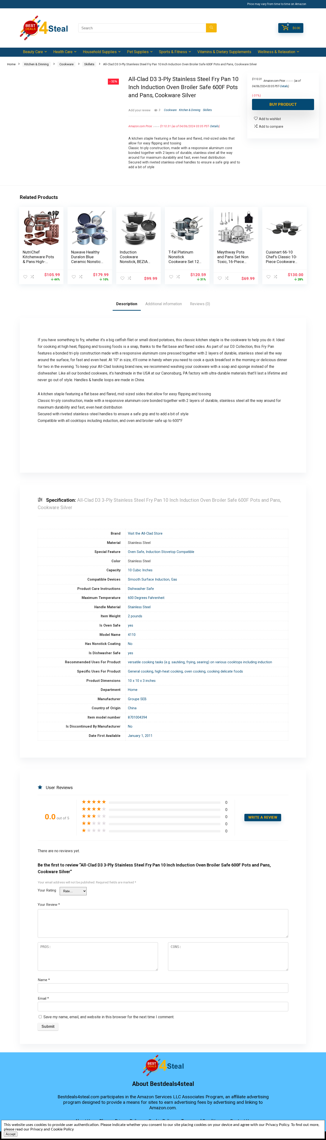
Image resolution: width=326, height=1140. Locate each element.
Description (126, 304)
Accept (11, 1134)
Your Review (49, 904)
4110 (132, 635)
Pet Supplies (138, 52)
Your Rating (47, 890)
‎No (130, 644)
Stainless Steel (139, 607)
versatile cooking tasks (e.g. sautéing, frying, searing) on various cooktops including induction (200, 662)
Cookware (66, 64)
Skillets (89, 64)
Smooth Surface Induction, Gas (152, 580)
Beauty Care (33, 52)
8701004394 (137, 717)
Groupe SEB (137, 699)
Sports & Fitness (173, 52)
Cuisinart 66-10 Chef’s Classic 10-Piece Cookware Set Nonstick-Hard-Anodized (281, 262)
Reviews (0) (200, 304)
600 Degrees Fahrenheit (146, 598)
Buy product (283, 104)
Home (11, 64)
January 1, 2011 (140, 736)
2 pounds (135, 616)
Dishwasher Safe (141, 589)
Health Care (63, 52)
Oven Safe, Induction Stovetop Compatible (161, 552)
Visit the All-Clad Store (145, 534)
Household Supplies (100, 52)
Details (214, 126)
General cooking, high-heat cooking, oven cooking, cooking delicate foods (185, 671)
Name (44, 980)
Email (43, 998)
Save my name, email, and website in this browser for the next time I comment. (108, 1017)
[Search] (211, 27)
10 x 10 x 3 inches (142, 681)
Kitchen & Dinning (36, 64)
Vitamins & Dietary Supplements (224, 52)
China (132, 708)
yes (130, 625)
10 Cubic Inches (140, 570)
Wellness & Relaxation (276, 52)
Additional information (163, 304)
